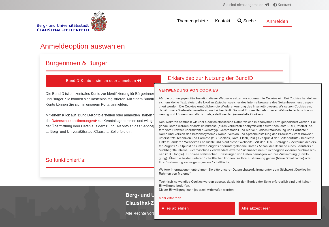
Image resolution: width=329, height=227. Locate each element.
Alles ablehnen (175, 208)
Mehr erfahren (169, 198)
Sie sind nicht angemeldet (244, 5)
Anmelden (277, 21)
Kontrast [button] (284, 5)
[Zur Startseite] (72, 21)
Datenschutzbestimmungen (73, 121)
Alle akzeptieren (256, 208)
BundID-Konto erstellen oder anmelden (101, 81)
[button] (246, 21)
